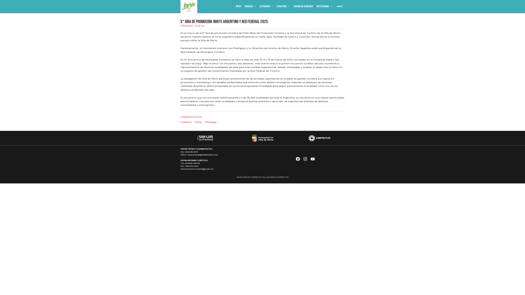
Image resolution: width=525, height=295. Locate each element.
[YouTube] (313, 159)
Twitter (198, 122)
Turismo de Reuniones (303, 6)
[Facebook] (298, 159)
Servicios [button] (248, 6)
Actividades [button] (264, 6)
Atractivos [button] (282, 6)
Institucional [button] (323, 6)
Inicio (238, 6)
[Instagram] (305, 159)
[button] (254, 6)
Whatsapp (211, 122)
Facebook (186, 122)
